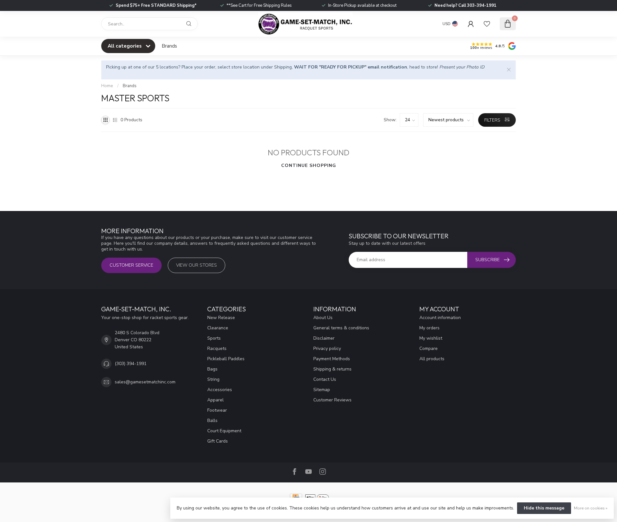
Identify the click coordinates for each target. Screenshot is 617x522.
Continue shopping (308, 165)
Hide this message (544, 508)
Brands (169, 45)
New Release (221, 318)
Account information (440, 318)
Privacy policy (327, 348)
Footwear (217, 410)
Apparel (215, 400)
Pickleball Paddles (226, 359)
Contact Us (324, 379)
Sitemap (321, 390)
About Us (323, 318)
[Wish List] (487, 23)
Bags (212, 369)
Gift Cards (217, 441)
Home (107, 86)
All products (431, 359)
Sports (214, 338)
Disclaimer (324, 338)
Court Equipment (224, 431)
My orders (429, 328)
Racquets (217, 348)
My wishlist (430, 338)
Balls (212, 420)
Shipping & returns (332, 369)
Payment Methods (331, 359)
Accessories (219, 390)
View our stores (196, 265)
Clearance (217, 328)
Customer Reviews (332, 400)
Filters (493, 120)
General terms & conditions (341, 328)
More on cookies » (590, 508)
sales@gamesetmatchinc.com (145, 382)
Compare (428, 348)
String (213, 379)
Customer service (131, 265)
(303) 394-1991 (131, 364)
